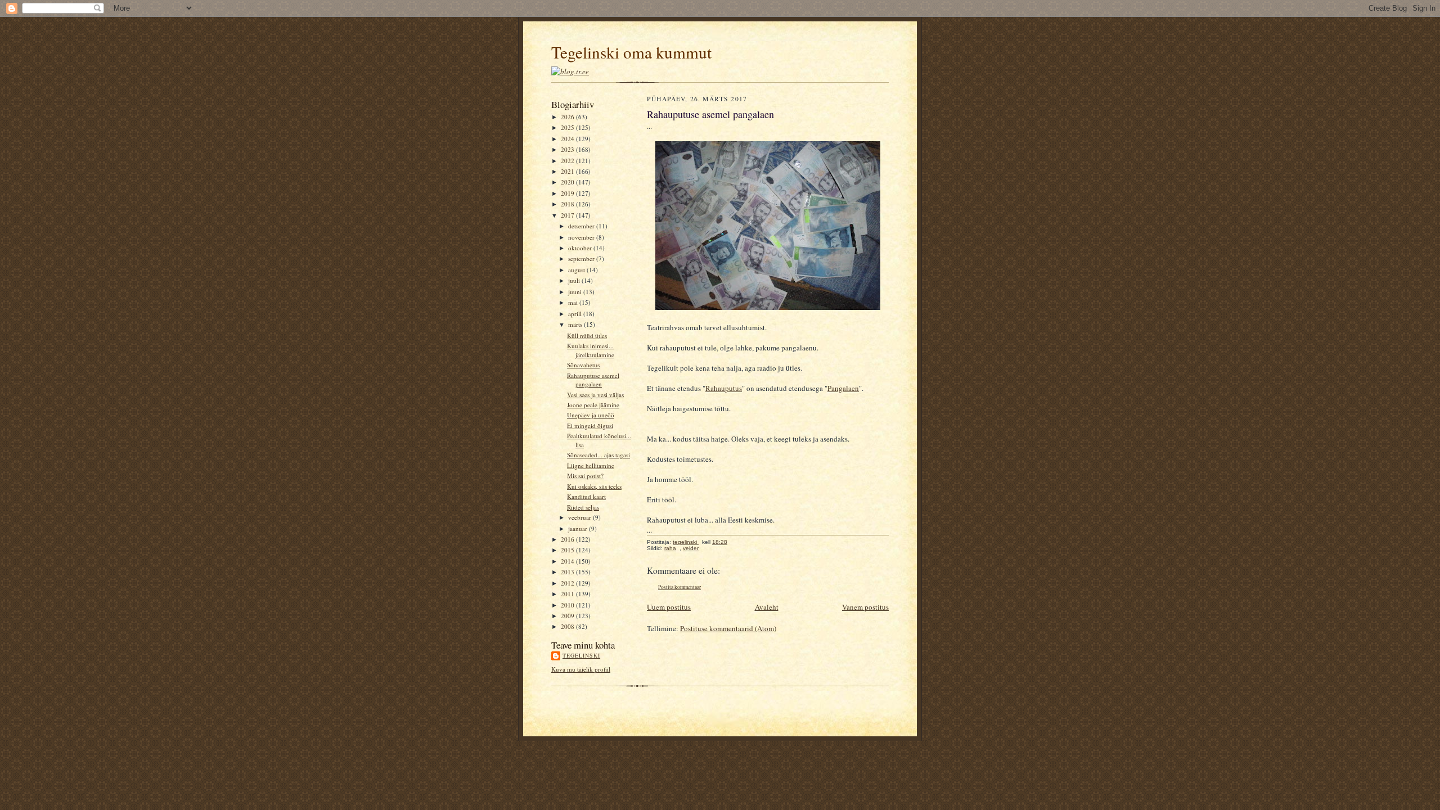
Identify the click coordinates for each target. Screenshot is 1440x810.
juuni (575, 291)
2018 (568, 204)
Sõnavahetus (583, 365)
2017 (568, 215)
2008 (568, 626)
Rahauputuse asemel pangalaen (593, 380)
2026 (568, 116)
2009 (568, 615)
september (582, 258)
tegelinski (581, 655)
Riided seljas (583, 507)
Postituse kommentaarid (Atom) (728, 628)
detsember (582, 226)
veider (691, 548)
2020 (568, 182)
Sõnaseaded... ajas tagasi (598, 455)
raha (670, 548)
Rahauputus (723, 388)
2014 (568, 561)
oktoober (580, 248)
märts (576, 324)
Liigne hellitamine (590, 465)
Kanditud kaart (586, 496)
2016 (568, 539)
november (582, 237)
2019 (568, 193)
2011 (568, 594)
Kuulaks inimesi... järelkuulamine (590, 350)
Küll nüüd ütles (587, 335)
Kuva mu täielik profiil (580, 669)
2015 (568, 550)
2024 (568, 138)
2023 (568, 149)
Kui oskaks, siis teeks (594, 486)
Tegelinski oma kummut (631, 52)
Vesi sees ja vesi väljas (595, 394)
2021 (568, 171)
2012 (568, 583)
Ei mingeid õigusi (590, 425)
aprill (575, 313)
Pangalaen (843, 388)
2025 (568, 127)
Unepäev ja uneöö (590, 415)
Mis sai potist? (585, 475)
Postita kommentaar (679, 587)
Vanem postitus (865, 607)
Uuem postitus (669, 607)
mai (573, 302)
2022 (568, 160)
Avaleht (766, 607)
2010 (568, 605)
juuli (575, 280)
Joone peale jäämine (593, 404)
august (577, 270)
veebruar (580, 517)
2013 (568, 572)
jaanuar (578, 528)
